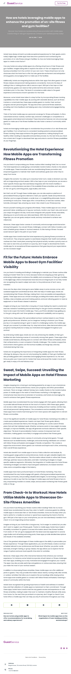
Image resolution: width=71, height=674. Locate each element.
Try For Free (61, 3)
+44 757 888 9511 (13, 671)
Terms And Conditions (31, 657)
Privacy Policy (42, 657)
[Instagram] (64, 648)
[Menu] (4, 3)
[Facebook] (12, 605)
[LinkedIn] (59, 605)
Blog (40, 37)
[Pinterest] (44, 605)
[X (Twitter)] (28, 605)
